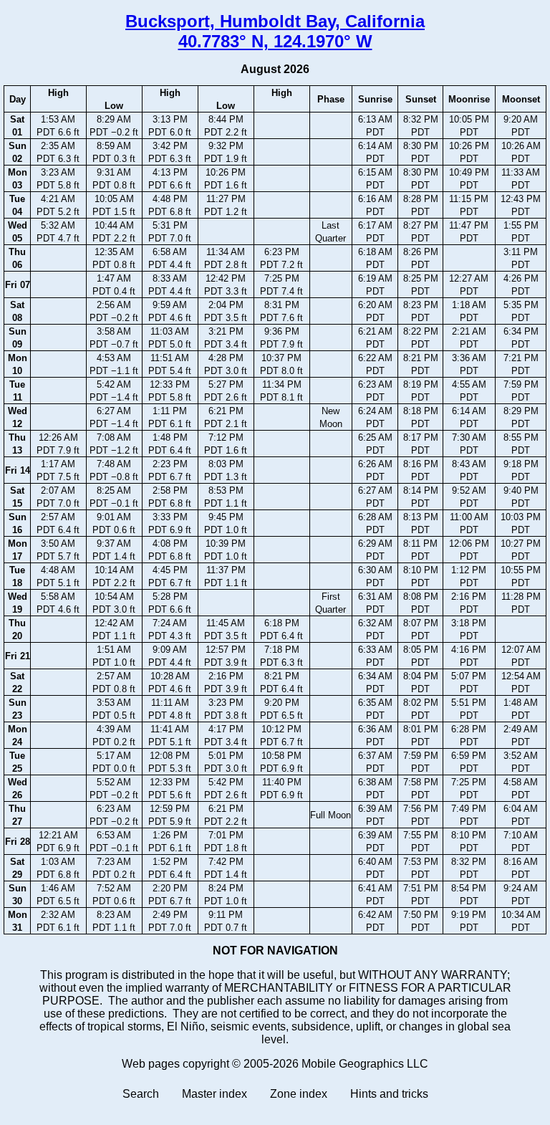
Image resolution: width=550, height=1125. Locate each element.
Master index (214, 1094)
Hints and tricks (389, 1094)
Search (140, 1094)
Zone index (298, 1094)
